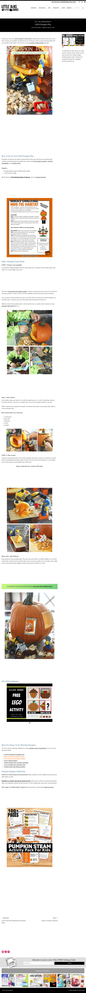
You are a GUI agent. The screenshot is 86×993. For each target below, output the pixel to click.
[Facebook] (79, 2)
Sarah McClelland (37, 27)
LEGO (39, 21)
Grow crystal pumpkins (10, 760)
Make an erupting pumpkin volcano (14, 756)
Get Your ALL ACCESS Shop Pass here (64, 2)
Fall (36, 21)
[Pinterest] (85, 2)
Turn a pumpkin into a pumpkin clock (14, 764)
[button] (9, 48)
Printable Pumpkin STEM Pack (13, 771)
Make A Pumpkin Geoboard (50, 919)
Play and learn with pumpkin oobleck (14, 758)
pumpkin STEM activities (37, 43)
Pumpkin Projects (46, 21)
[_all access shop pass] (73, 41)
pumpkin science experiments (37, 748)
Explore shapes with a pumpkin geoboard (16, 762)
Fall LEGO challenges (10, 681)
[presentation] (8, 980)
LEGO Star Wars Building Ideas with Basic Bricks (14, 920)
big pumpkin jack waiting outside (17, 291)
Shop (63, 8)
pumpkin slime (16, 163)
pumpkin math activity (8, 306)
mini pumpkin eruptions (40, 161)
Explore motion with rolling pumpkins (14, 766)
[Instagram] (82, 2)
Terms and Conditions (7, 990)
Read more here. (49, 787)
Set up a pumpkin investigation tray (14, 754)
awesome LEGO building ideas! (42, 586)
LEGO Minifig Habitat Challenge (20, 177)
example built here (40, 177)
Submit (69, 963)
